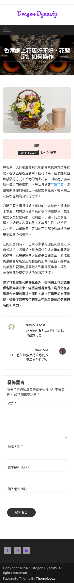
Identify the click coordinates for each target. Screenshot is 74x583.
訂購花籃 (57, 185)
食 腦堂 (51, 152)
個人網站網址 (17, 489)
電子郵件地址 (18, 468)
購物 (36, 145)
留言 (12, 403)
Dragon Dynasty (37, 13)
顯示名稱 (15, 446)
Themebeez (45, 578)
